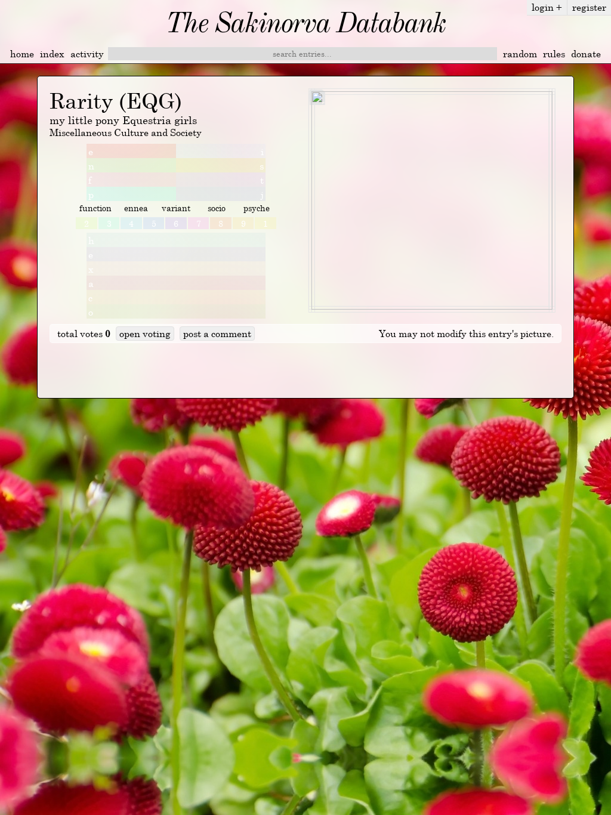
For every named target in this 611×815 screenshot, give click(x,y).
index (52, 54)
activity (87, 54)
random (520, 54)
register (589, 7)
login (547, 7)
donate (586, 54)
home (22, 54)
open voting (145, 333)
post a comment (217, 333)
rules (554, 54)
